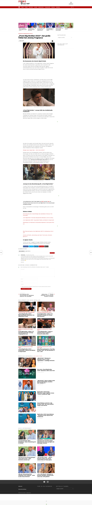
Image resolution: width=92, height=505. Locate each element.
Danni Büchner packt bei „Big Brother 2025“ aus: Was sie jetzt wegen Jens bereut (45, 404)
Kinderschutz (41, 7)
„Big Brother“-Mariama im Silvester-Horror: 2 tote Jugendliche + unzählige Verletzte (45, 359)
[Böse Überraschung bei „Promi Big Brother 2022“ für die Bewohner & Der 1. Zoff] (46, 341)
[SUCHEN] (73, 7)
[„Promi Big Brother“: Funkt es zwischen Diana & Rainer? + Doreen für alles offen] (46, 323)
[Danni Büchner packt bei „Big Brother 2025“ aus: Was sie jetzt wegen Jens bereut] (27, 407)
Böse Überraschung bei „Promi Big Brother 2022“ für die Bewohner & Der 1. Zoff (46, 350)
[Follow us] (71, 7)
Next (73, 27)
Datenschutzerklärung (22, 489)
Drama (24, 312)
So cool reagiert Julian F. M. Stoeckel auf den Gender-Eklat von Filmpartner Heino (41, 29)
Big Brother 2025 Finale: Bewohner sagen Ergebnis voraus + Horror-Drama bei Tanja (45, 393)
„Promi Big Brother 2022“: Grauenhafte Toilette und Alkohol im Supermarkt (38, 220)
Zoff (41, 347)
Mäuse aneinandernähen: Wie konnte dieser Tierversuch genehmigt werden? (50, 29)
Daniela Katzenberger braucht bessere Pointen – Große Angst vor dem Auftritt (23, 29)
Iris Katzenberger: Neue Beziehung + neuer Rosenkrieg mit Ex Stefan (27, 442)
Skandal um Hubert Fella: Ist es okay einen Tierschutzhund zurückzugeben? (59, 29)
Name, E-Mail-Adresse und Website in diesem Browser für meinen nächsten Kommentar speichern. (36, 286)
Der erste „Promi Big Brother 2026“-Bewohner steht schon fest (46, 370)
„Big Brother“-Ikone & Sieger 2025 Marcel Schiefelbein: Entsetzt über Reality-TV (46, 382)
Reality (50, 312)
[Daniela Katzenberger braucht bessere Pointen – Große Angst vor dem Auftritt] (22, 25)
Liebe (26, 312)
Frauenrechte (47, 7)
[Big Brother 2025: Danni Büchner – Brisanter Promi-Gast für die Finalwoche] (27, 418)
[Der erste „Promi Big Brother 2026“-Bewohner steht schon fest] (27, 374)
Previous (18, 27)
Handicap (58, 7)
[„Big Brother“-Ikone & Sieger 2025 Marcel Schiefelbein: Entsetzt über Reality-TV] (27, 385)
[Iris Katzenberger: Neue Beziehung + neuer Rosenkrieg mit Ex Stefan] (27, 434)
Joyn (48, 201)
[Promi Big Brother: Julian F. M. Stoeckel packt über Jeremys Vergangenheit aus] (27, 323)
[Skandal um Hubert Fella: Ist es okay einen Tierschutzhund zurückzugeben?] (59, 25)
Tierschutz (31, 7)
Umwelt (35, 7)
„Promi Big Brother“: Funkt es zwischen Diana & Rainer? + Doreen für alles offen (44, 332)
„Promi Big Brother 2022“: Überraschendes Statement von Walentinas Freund (26, 315)
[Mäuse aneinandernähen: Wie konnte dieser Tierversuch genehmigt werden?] (50, 25)
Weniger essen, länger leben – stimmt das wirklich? (34, 150)
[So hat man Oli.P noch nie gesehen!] (68, 25)
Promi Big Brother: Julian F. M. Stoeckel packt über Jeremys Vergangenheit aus (26, 332)
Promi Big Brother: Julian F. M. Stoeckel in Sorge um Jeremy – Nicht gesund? (45, 315)
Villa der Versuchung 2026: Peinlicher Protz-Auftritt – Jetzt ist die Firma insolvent (26, 475)
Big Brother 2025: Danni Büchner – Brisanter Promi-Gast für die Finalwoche (45, 415)
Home (22, 7)
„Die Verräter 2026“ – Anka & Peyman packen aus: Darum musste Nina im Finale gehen (32, 29)
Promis (26, 7)
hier (36, 161)
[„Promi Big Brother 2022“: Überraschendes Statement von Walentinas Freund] (27, 306)
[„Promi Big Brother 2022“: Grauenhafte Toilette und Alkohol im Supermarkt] (27, 341)
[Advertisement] (46, 15)
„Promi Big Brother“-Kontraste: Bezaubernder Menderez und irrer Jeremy (38, 217)
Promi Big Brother (31, 312)
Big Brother (20, 312)
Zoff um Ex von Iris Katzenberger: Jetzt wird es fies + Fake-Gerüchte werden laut (26, 458)
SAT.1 (43, 201)
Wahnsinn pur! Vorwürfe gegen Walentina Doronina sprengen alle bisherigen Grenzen (45, 442)
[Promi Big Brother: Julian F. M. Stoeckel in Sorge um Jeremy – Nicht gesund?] (46, 306)
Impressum (20, 486)
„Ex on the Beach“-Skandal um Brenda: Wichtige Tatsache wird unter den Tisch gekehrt (45, 475)
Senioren (53, 7)
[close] (46, 501)
